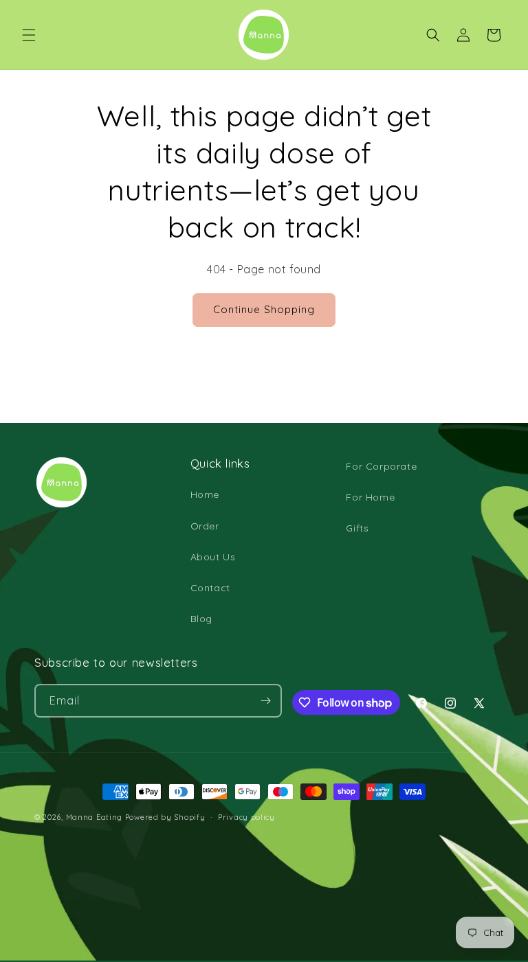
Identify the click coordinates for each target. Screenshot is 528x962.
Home (204, 494)
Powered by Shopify (165, 817)
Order (204, 526)
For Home (370, 497)
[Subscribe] (265, 701)
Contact (210, 588)
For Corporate (381, 466)
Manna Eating (94, 817)
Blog (201, 618)
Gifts (357, 528)
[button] (29, 35)
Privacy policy (246, 817)
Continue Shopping (264, 309)
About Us (213, 557)
